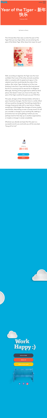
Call (23, 154)
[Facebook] (23, 384)
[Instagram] (27, 384)
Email (23, 157)
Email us (23, 360)
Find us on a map (23, 364)
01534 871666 (23, 355)
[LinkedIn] (19, 384)
